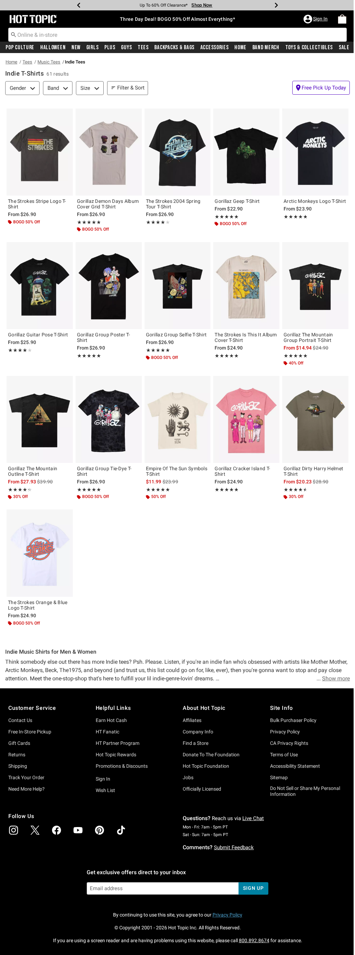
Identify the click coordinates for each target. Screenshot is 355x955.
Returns (16, 754)
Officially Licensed (202, 789)
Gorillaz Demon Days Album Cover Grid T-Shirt (108, 203)
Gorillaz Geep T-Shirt (237, 201)
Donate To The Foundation (211, 754)
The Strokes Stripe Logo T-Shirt (37, 203)
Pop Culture (20, 47)
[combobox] (177, 35)
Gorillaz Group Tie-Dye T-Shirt (104, 471)
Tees (143, 47)
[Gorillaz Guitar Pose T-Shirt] (40, 285)
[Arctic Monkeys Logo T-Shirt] (315, 152)
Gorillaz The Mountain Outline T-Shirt (32, 471)
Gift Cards (19, 743)
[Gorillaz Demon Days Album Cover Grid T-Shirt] (109, 152)
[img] (13, 830)
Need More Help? (26, 789)
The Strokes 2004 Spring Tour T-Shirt (173, 203)
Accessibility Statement (295, 766)
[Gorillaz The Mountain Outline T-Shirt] (40, 419)
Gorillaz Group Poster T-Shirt (103, 337)
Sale (344, 47)
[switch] (321, 88)
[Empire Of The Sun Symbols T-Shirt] (178, 419)
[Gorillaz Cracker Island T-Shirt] (246, 419)
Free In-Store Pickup (29, 731)
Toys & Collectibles (309, 47)
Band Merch (265, 47)
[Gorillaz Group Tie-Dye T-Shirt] (109, 419)
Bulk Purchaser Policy (293, 720)
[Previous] (78, 5)
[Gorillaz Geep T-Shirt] (246, 152)
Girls (92, 47)
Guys (126, 47)
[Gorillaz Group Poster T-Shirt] (109, 285)
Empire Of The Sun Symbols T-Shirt (177, 471)
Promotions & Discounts (122, 766)
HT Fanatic (107, 731)
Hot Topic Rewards (116, 754)
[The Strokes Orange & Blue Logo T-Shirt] (40, 552)
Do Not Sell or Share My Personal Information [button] (305, 791)
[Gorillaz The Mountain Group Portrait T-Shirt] (315, 285)
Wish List (105, 790)
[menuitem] (342, 19)
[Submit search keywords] (13, 34)
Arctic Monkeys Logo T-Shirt (315, 201)
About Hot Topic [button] (204, 708)
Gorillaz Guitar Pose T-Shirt (38, 334)
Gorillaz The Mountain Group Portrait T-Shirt (308, 337)
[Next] (276, 5)
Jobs (188, 777)
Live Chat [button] (253, 818)
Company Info (198, 731)
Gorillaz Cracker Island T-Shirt (242, 471)
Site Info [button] (281, 708)
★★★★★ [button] (88, 222)
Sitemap (279, 777)
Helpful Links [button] (113, 708)
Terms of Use (284, 754)
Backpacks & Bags (174, 47)
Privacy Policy (285, 731)
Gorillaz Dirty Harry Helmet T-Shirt (313, 471)
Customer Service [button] (32, 708)
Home (240, 47)
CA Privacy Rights (289, 743)
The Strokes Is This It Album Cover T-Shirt (246, 337)
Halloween (53, 47)
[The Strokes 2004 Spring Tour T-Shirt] (178, 152)
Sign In (103, 779)
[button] (316, 19)
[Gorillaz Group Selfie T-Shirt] (178, 285)
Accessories (214, 47)
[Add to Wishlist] (66, 115)
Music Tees (48, 61)
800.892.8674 (254, 940)
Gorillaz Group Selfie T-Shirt (176, 334)
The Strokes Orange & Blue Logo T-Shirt (38, 605)
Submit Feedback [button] (234, 847)
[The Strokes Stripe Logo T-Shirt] (40, 152)
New (75, 47)
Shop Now (201, 5)
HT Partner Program (117, 743)
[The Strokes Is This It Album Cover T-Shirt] (246, 285)
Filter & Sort (131, 88)
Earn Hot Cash (111, 720)
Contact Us (20, 720)
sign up (253, 888)
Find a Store (195, 743)
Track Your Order (26, 777)
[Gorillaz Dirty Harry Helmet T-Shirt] (315, 419)
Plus (109, 47)
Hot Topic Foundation (206, 766)
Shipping (17, 766)
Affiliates (192, 720)
